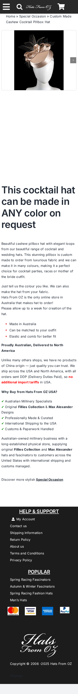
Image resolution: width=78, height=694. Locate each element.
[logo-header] (38, 5)
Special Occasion (32, 16)
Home (10, 16)
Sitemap (14, 676)
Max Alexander (61, 407)
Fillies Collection (31, 407)
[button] (20, 6)
